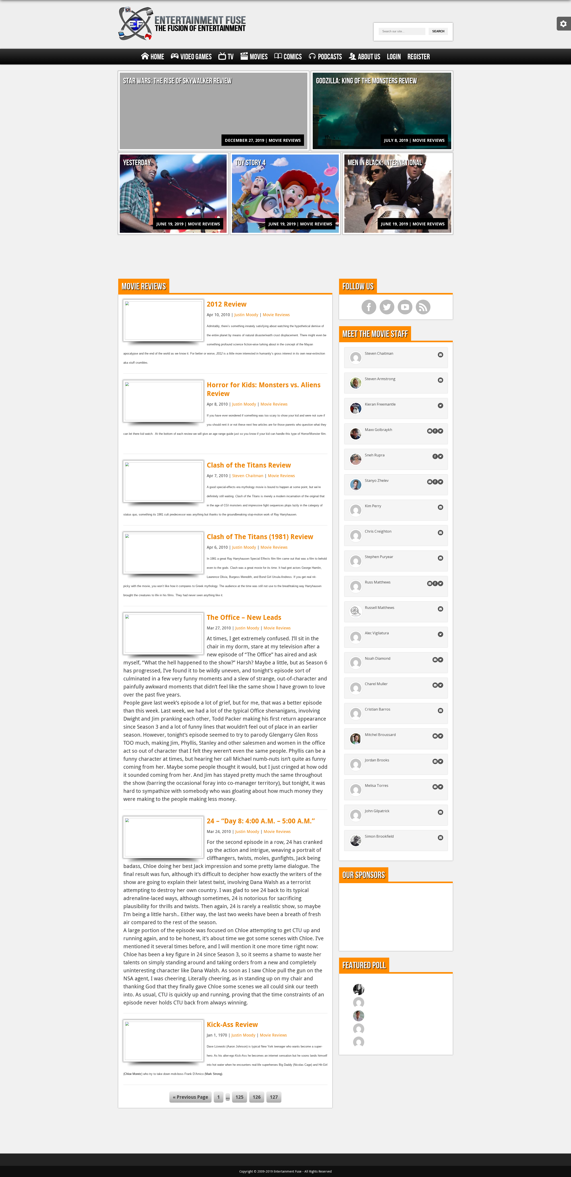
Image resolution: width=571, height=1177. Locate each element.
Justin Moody (246, 314)
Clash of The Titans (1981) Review (260, 536)
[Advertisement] (285, 255)
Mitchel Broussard (380, 734)
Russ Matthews (378, 582)
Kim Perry (373, 505)
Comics (293, 57)
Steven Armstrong (380, 378)
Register (419, 57)
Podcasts (330, 57)
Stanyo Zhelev (377, 480)
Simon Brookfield (379, 836)
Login (394, 57)
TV (231, 57)
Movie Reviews (276, 314)
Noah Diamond (377, 658)
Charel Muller (376, 683)
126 (257, 1097)
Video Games (196, 57)
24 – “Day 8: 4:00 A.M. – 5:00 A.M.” (261, 820)
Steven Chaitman (247, 475)
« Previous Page (190, 1097)
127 (274, 1097)
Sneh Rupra (375, 455)
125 (240, 1097)
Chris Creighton (378, 531)
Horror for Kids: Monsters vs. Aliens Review (264, 389)
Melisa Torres (376, 785)
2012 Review (226, 304)
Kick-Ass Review (232, 1024)
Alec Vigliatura (377, 633)
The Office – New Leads (244, 617)
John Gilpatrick (377, 810)
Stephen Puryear (379, 556)
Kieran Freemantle (380, 404)
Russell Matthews (379, 607)
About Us (369, 57)
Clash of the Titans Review (249, 465)
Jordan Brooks (377, 760)
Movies (259, 57)
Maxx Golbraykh (378, 429)
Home (157, 57)
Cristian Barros (377, 709)
